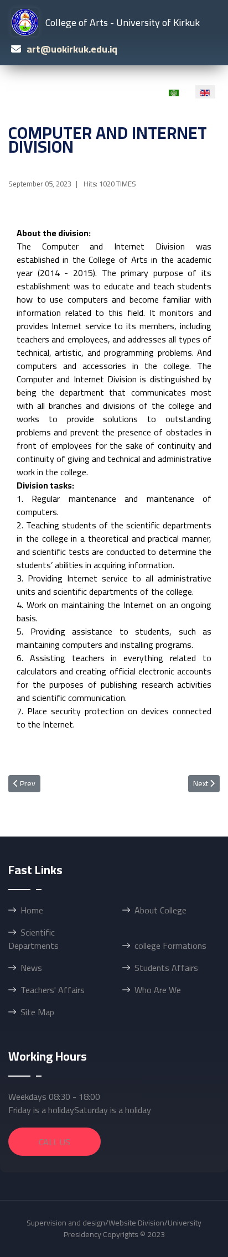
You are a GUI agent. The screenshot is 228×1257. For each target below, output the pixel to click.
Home (31, 910)
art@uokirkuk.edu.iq (72, 48)
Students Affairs (166, 967)
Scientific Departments (33, 939)
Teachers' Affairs (52, 989)
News (31, 967)
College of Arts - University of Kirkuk (122, 22)
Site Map (37, 1012)
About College (160, 910)
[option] (174, 92)
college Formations (170, 945)
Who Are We (157, 989)
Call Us (54, 1142)
